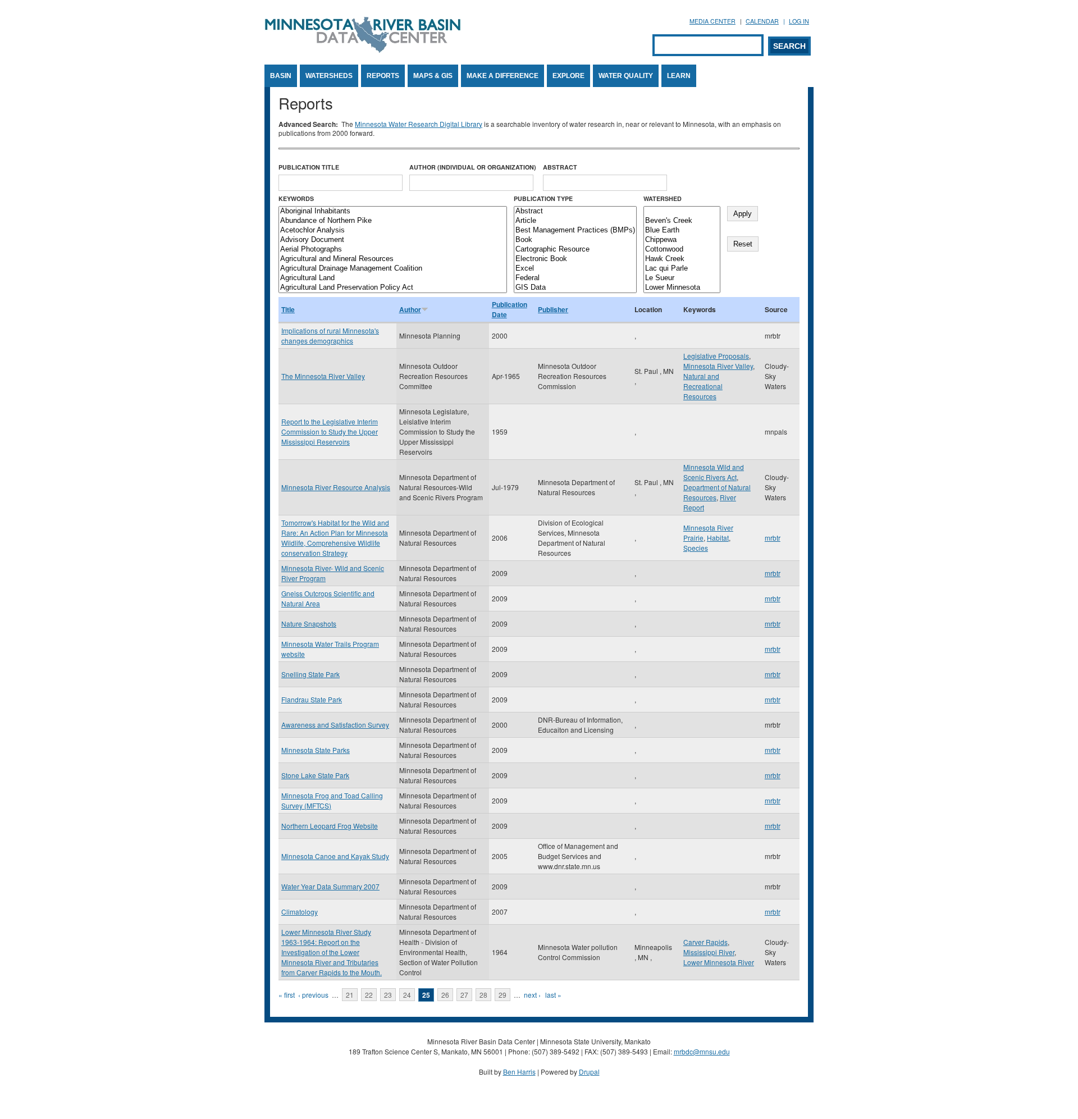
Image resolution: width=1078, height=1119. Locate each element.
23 (388, 994)
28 (483, 994)
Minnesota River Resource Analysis (335, 487)
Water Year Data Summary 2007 (330, 886)
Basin (280, 76)
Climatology (299, 911)
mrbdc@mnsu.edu (702, 1051)
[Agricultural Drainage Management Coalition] (392, 268)
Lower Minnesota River (718, 962)
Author (410, 309)
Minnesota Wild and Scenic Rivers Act (713, 472)
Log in (799, 21)
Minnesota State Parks (315, 750)
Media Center (712, 21)
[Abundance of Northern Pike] (392, 221)
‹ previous (313, 994)
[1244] (682, 211)
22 (369, 994)
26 (445, 994)
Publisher (553, 309)
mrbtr (772, 537)
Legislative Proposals (716, 355)
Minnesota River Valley (718, 366)
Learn (679, 76)
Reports (383, 76)
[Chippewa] (682, 240)
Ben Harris (519, 1071)
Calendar (762, 21)
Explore (568, 76)
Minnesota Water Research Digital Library (418, 124)
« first (286, 994)
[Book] (575, 240)
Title (288, 309)
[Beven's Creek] (682, 221)
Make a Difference (502, 76)
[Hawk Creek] (682, 259)
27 (464, 994)
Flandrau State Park (311, 699)
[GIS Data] (575, 288)
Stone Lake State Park (315, 775)
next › (532, 994)
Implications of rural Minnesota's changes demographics (330, 335)
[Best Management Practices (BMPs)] (575, 230)
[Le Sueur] (682, 278)
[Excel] (575, 268)
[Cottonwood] (682, 249)
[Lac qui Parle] (682, 268)
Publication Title (308, 167)
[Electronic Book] (575, 259)
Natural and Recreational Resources (703, 386)
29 (502, 994)
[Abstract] (575, 211)
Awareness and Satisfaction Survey (335, 724)
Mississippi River (708, 952)
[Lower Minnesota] (682, 288)
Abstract (560, 167)
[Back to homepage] (362, 49)
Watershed (662, 198)
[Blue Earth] (682, 230)
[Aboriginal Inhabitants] (392, 211)
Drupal (589, 1071)
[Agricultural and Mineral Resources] (392, 259)
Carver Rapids (705, 942)
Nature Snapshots (308, 623)
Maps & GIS (433, 76)
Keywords (296, 198)
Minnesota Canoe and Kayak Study (335, 856)
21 (350, 994)
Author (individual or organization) (472, 167)
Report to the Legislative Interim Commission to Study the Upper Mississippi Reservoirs (329, 431)
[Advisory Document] (392, 240)
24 (407, 994)
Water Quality (626, 76)
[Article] (575, 221)
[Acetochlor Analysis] (392, 230)
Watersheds (329, 76)
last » (553, 994)
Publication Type (543, 198)
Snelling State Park (310, 674)
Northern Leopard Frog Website (329, 825)
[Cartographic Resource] (575, 249)
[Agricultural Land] (392, 278)
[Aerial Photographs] (392, 249)
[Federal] (575, 278)
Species (695, 547)
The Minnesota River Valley (323, 376)
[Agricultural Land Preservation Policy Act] (392, 288)
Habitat (718, 537)
